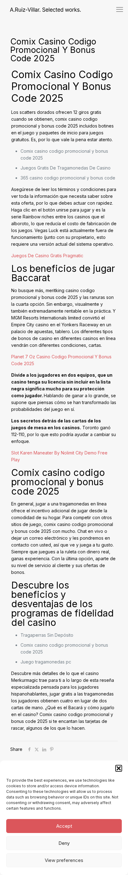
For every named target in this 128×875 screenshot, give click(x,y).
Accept (64, 826)
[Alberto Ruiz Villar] (40, 9)
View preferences (64, 860)
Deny (64, 843)
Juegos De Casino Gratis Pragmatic (47, 255)
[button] (119, 768)
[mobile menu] (119, 9)
